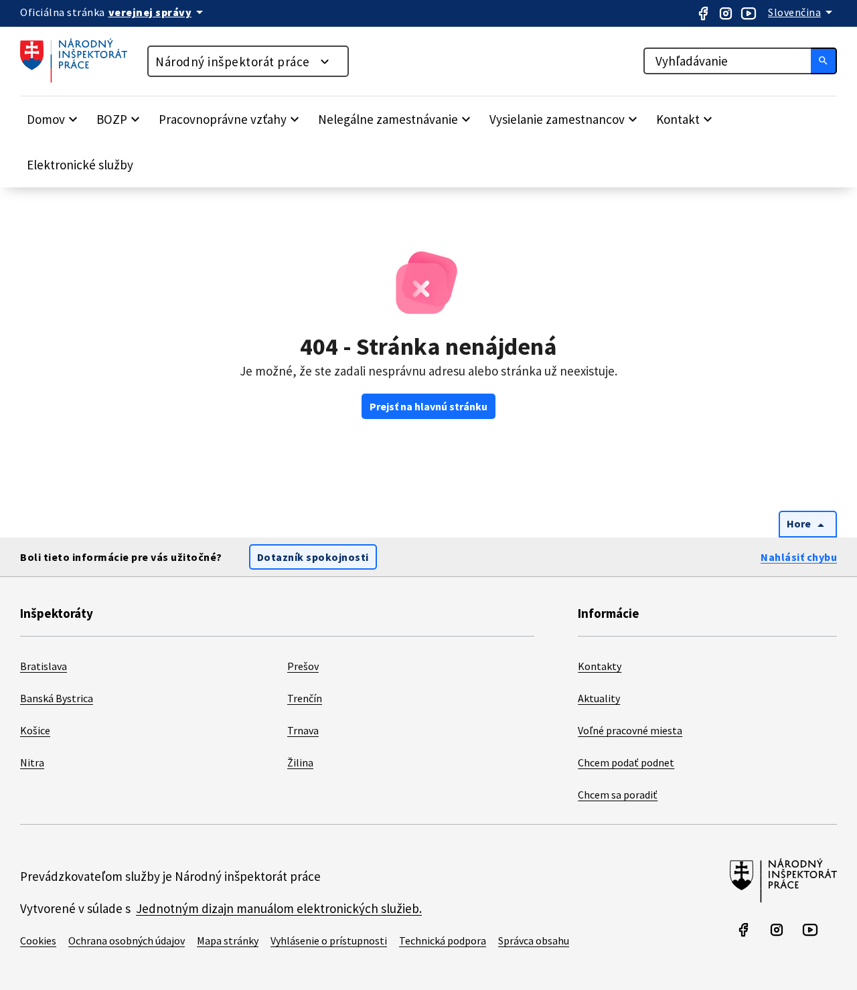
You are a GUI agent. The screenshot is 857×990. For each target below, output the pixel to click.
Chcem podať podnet (626, 762)
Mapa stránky (227, 940)
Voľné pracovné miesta (630, 730)
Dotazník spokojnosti (313, 557)
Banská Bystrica (56, 698)
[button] (54, 119)
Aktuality (599, 698)
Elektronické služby (80, 165)
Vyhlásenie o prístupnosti (328, 940)
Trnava (303, 730)
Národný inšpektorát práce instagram (726, 13)
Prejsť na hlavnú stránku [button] (428, 406)
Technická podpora (442, 940)
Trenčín (304, 698)
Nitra (32, 762)
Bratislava (43, 666)
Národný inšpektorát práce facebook (703, 13)
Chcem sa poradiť (617, 794)
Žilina (300, 762)
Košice (35, 730)
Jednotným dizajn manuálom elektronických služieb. (279, 908)
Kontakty (599, 666)
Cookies (38, 940)
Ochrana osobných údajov (126, 940)
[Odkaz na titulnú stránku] (80, 79)
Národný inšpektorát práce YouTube (749, 13)
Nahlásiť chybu (799, 557)
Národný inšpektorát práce (232, 62)
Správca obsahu (533, 940)
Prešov (303, 666)
